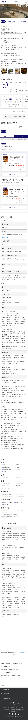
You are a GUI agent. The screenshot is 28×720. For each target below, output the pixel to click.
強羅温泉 (21, 684)
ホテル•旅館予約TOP (5, 684)
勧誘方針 (5, 707)
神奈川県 (11, 669)
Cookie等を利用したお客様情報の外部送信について (14, 709)
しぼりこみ (3, 131)
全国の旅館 (4, 669)
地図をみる (5, 237)
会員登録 (16, 1)
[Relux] (4, 1)
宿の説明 (3, 21)
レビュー (9, 21)
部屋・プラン (15, 21)
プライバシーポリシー (20, 707)
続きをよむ (10, 65)
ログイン (21, 1)
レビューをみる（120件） (18, 111)
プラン (21, 136)
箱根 (16, 669)
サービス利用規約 (11, 707)
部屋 (7, 136)
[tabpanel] (14, 11)
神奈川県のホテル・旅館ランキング (10, 675)
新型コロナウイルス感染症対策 (13, 116)
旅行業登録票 (14, 711)
